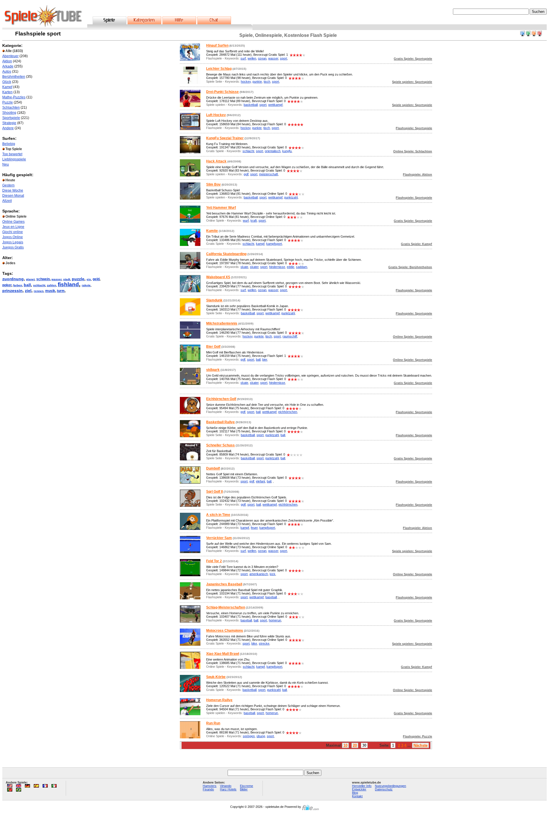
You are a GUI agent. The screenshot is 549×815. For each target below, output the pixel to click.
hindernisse (277, 267)
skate (244, 267)
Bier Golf (213, 347)
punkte (257, 81)
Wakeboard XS (218, 277)
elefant (260, 481)
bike (254, 643)
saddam (301, 267)
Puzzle (7, 102)
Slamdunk (214, 300)
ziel (28, 290)
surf (243, 58)
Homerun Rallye (219, 700)
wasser (56, 279)
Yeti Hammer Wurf (221, 208)
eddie (290, 267)
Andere (8, 128)
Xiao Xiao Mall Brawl (222, 654)
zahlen (51, 285)
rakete (86, 285)
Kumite (212, 231)
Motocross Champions (224, 631)
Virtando (225, 786)
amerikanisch (258, 574)
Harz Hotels (228, 789)
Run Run (213, 723)
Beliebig (8, 144)
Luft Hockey (216, 115)
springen (249, 736)
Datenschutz (384, 789)
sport (283, 58)
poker (6, 285)
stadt (66, 279)
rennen (38, 291)
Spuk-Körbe (216, 677)
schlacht (39, 285)
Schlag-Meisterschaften (225, 607)
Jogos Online (12, 237)
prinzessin (12, 290)
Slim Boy (213, 184)
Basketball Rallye (220, 422)
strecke (264, 643)
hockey (246, 81)
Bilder (244, 789)
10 (345, 745)
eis (89, 279)
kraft (253, 220)
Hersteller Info (361, 786)
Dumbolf (213, 468)
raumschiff (290, 336)
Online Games (13, 222)
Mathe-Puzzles (13, 97)
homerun (275, 620)
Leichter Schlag (219, 69)
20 (355, 745)
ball (27, 285)
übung (260, 736)
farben (17, 285)
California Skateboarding (226, 254)
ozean (262, 58)
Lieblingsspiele (14, 159)
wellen (252, 58)
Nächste (420, 745)
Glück (6, 82)
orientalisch (273, 151)
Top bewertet (12, 154)
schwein (43, 279)
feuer (254, 527)
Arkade (7, 66)
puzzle (78, 279)
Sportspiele (11, 118)
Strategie (9, 123)
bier (264, 359)
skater (254, 267)
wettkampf (275, 104)
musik (50, 291)
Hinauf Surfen (217, 45)
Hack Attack (216, 161)
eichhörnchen (287, 412)
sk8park (213, 370)
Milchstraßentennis (221, 323)
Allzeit (7, 201)
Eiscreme (246, 786)
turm (61, 291)
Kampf (7, 87)
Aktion (7, 61)
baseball (271, 597)
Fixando (208, 789)
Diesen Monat (13, 196)
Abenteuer (10, 56)
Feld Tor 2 (214, 561)
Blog (355, 792)
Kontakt (357, 796)
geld (96, 279)
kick (272, 574)
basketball (251, 104)
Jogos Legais (12, 242)
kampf (260, 243)
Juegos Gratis (13, 247)
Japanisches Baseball (224, 584)
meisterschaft (268, 174)
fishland (68, 284)
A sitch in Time (218, 515)
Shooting (9, 113)
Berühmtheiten (13, 77)
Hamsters (209, 786)
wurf (246, 220)
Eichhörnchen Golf (221, 399)
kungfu (287, 151)
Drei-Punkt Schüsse (222, 92)
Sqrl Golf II (214, 492)
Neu (5, 164)
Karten (7, 92)
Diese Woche (12, 190)
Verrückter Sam (219, 538)
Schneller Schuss (220, 445)
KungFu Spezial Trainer (225, 138)
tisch (267, 81)
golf (246, 174)
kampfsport (274, 243)
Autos (6, 71)
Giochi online (12, 232)
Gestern (8, 185)
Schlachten (11, 108)
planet (30, 279)
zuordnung (13, 279)
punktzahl (291, 197)
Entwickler (359, 789)
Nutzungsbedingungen (390, 786)
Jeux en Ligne (13, 227)
